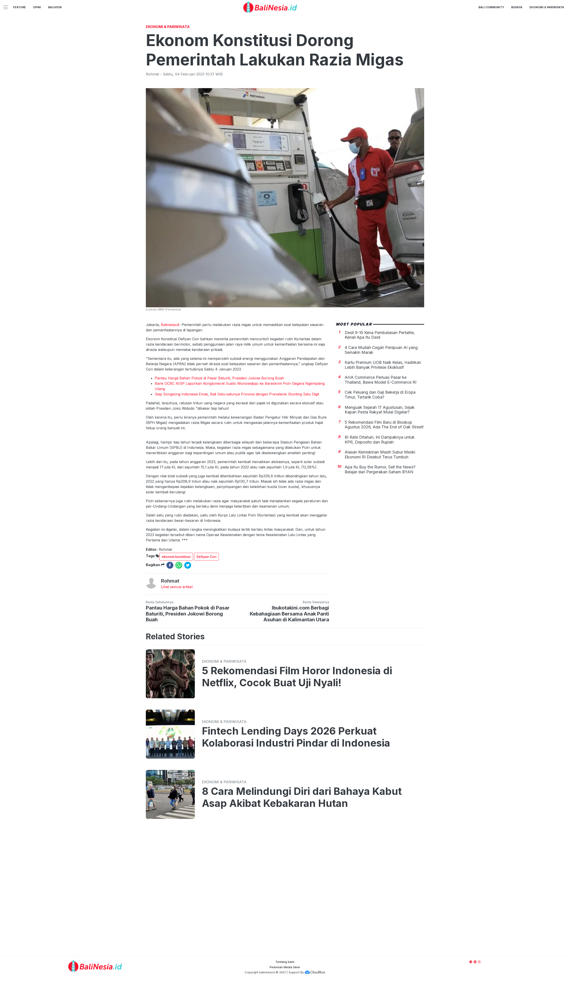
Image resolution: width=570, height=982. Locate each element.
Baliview (55, 7)
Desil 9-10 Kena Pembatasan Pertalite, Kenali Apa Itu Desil (380, 335)
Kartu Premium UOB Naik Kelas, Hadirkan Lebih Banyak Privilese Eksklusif (383, 365)
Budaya (516, 7)
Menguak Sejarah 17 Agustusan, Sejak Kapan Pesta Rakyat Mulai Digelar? (380, 409)
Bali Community (491, 7)
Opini (37, 7)
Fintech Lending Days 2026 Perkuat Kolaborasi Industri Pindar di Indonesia (296, 737)
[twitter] (187, 565)
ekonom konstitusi (176, 557)
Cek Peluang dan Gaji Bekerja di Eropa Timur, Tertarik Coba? (380, 394)
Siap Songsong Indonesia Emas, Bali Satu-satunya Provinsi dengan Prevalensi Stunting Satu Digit (237, 394)
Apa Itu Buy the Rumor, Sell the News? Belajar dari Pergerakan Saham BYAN (380, 469)
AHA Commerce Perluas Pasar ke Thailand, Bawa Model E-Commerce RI (380, 380)
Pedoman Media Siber (285, 967)
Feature (19, 7)
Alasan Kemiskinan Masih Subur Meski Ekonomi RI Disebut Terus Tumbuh (380, 454)
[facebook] (169, 565)
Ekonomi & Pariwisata (546, 7)
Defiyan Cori (206, 557)
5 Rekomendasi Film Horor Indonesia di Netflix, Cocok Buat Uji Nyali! (297, 677)
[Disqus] (285, 891)
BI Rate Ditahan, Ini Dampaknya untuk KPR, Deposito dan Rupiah (380, 439)
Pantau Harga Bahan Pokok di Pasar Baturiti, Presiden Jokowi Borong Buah (219, 378)
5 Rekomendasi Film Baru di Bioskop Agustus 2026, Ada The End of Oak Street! (384, 424)
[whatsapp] (178, 565)
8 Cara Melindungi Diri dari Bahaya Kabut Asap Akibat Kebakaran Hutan (302, 797)
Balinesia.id (170, 324)
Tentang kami (284, 962)
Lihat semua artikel (177, 587)
